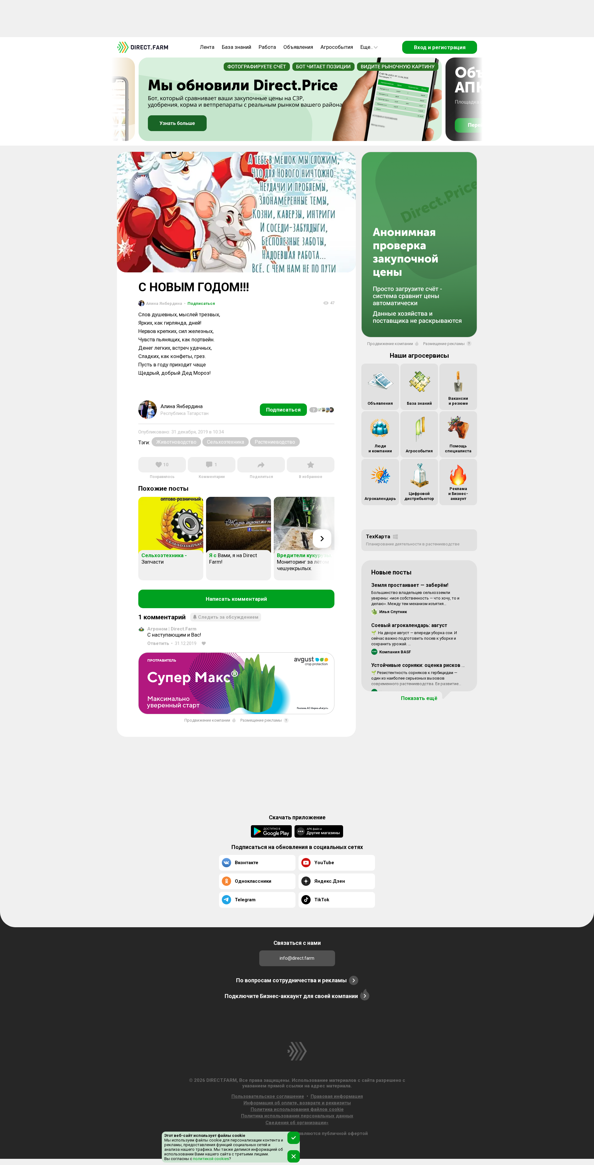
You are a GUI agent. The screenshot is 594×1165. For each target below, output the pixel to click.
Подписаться (199, 303)
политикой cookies (210, 1158)
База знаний (236, 47)
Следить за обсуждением (228, 617)
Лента (207, 47)
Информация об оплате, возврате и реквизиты (297, 1103)
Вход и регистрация (440, 47)
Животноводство (176, 442)
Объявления (298, 47)
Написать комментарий (236, 599)
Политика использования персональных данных (297, 1116)
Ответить (158, 643)
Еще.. (366, 47)
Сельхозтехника (225, 442)
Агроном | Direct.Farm (171, 629)
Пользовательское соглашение (267, 1096)
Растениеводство (275, 442)
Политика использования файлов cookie (297, 1109)
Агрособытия (337, 47)
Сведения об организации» (297, 1122)
